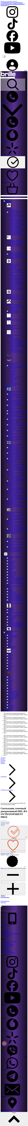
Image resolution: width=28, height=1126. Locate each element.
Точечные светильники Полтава (18, 527)
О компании (4, 2)
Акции (5, 199)
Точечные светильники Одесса (18, 488)
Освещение (7, 202)
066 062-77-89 (4, 142)
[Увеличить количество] (13, 889)
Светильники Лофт (15, 232)
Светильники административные (15, 338)
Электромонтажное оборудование (13, 556)
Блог (12, 4)
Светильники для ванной (16, 230)
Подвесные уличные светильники (15, 266)
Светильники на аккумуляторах (18, 225)
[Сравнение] (13, 162)
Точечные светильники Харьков (18, 498)
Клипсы (12, 381)
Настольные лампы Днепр (17, 515)
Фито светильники (15, 222)
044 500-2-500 (4, 103)
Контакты (8, 4)
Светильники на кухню (16, 229)
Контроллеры (13, 378)
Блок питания (13, 371)
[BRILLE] (8, 910)
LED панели (13, 349)
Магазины (7, 386)
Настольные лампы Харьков (17, 495)
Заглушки (12, 375)
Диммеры (12, 372)
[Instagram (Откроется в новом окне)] (12, 17)
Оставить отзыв (5, 823)
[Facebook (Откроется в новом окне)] (12, 41)
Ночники (12, 326)
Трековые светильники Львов (18, 468)
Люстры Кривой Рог (15, 504)
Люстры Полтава (14, 526)
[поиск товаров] (13, 85)
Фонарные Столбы (15, 280)
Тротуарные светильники (16, 283)
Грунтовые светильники (16, 282)
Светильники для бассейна (17, 289)
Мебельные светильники (16, 298)
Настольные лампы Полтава (17, 524)
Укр (5, 56)
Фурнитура (13, 385)
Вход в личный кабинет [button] (10, 941)
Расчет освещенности (9, 952)
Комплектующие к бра (16, 245)
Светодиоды (13, 382)
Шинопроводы (14, 310)
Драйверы (12, 374)
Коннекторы (13, 379)
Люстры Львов (14, 465)
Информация (17, 4)
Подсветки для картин (16, 243)
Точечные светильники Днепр (18, 518)
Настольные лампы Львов (17, 464)
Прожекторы (13, 268)
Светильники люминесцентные (18, 340)
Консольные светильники (17, 287)
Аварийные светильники (16, 351)
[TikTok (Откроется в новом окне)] (12, 29)
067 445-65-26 (4, 155)
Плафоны (12, 209)
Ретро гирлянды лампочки (17, 279)
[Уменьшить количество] (13, 875)
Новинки (6, 710)
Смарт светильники (15, 227)
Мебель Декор (8, 634)
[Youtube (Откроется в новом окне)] (12, 53)
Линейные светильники (16, 345)
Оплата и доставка (12, 2)
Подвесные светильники (16, 219)
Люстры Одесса (14, 486)
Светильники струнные (16, 305)
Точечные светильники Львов (18, 467)
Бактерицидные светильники (18, 220)
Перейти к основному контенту (9, 1)
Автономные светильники (17, 223)
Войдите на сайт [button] (5, 853)
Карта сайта (7, 950)
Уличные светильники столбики (18, 278)
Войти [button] (2, 868)
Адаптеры (12, 370)
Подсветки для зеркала (16, 244)
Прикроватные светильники (17, 241)
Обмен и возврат (8, 945)
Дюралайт (12, 364)
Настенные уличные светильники (15, 285)
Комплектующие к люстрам (17, 211)
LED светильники (15, 226)
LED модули (13, 368)
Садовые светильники (16, 269)
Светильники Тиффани (16, 233)
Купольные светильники (16, 343)
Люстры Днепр (14, 516)
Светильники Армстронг (16, 342)
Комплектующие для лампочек (18, 252)
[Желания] (14, 176)
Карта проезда (4, 1111)
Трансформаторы (14, 384)
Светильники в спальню (16, 215)
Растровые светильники (16, 350)
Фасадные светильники (16, 271)
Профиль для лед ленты (16, 377)
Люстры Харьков (14, 496)
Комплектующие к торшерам (17, 319)
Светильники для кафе (16, 234)
